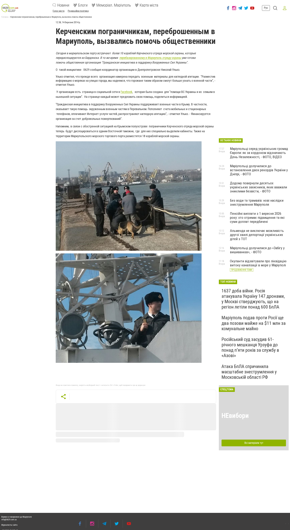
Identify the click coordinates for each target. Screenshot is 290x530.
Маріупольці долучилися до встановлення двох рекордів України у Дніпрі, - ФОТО (259, 170)
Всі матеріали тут (253, 442)
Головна (4, 17)
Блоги (83, 5)
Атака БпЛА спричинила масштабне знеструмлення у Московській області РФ (249, 372)
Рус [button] (266, 7)
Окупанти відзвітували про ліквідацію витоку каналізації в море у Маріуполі (258, 263)
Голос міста (58, 11)
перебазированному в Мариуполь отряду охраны (150, 57)
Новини (63, 5)
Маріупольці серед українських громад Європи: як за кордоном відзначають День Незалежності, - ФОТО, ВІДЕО (259, 153)
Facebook (126, 92)
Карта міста (149, 5)
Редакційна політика (78, 11)
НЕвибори (235, 416)
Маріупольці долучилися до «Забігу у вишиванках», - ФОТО (257, 250)
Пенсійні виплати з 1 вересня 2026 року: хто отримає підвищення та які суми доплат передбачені (257, 218)
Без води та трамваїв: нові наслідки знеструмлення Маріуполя (256, 202)
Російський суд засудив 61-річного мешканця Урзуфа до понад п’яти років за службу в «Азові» (250, 347)
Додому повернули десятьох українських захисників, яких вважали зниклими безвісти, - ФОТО (258, 187)
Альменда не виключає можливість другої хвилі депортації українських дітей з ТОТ (257, 235)
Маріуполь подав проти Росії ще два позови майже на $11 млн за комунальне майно (254, 323)
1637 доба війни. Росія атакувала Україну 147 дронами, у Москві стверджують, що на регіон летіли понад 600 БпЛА (253, 299)
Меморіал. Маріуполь (113, 5)
